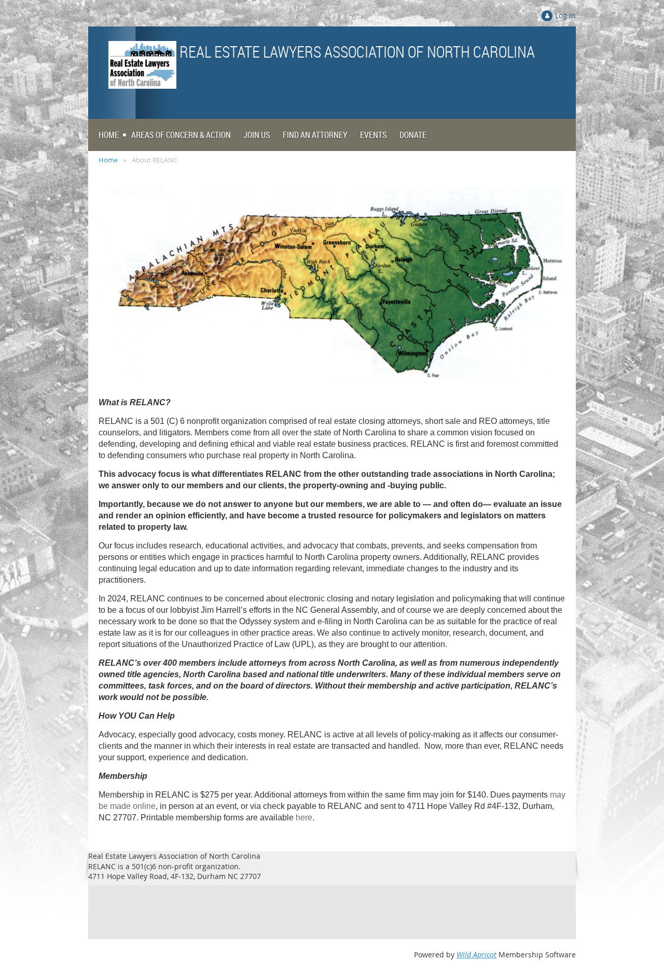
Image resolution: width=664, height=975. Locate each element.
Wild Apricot (476, 954)
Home (108, 159)
